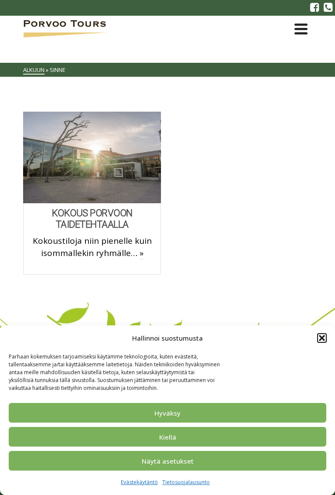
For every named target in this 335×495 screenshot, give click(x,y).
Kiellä (167, 437)
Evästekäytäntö (139, 482)
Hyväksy (167, 413)
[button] (322, 338)
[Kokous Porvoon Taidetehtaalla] (92, 157)
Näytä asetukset (168, 461)
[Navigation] (301, 29)
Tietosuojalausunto (186, 482)
